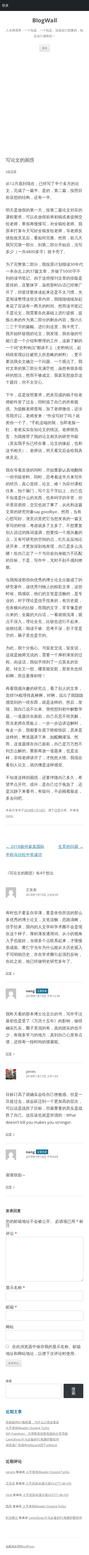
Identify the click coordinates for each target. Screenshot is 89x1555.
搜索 (9, 1381)
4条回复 (11, 171)
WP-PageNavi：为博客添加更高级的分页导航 (37, 1433)
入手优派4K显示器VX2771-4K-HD (48, 1483)
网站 (10, 1326)
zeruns (10, 1472)
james (31, 1071)
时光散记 (12, 1517)
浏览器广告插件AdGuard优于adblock (31, 1445)
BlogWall (44, 20)
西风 (9, 1506)
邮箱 (11, 1307)
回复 (9, 973)
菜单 (44, 48)
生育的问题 (70, 846)
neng (9, 816)
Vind (9, 1495)
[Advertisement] (44, 104)
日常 (57, 810)
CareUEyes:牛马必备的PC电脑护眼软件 (32, 1439)
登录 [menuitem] (5, 5)
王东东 (31, 889)
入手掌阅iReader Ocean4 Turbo (27, 1428)
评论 (11, 1233)
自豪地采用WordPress (20, 1546)
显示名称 (15, 1287)
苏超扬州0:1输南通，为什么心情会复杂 (32, 1422)
